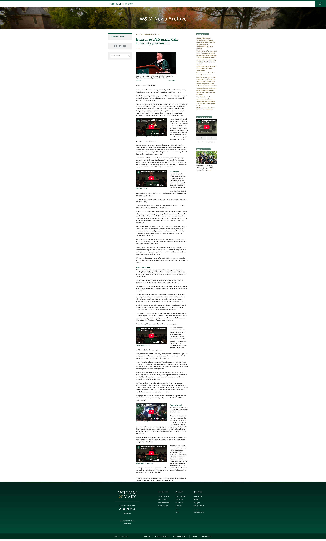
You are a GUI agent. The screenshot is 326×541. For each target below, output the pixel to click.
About (177, 509)
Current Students (163, 496)
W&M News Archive (163, 19)
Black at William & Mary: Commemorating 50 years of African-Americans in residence (205, 40)
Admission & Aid (181, 496)
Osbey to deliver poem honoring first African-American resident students (206, 62)
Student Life (179, 503)
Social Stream (127, 513)
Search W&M (197, 496)
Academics (179, 499)
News (177, 512)
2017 (159, 34)
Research (179, 506)
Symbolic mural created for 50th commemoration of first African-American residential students (206, 79)
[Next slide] (174, 62)
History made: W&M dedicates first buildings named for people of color (205, 103)
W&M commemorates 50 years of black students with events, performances (206, 68)
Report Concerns (198, 512)
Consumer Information (161, 536)
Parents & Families (163, 503)
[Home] (121, 4)
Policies (194, 536)
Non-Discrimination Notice (179, 536)
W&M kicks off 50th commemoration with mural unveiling (204, 46)
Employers (196, 503)
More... (210, 171)
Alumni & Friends (163, 506)
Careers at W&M (198, 506)
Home (137, 34)
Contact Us (127, 524)
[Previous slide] (137, 62)
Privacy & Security (207, 536)
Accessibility (146, 536)
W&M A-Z (196, 499)
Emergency (197, 509)
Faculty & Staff (162, 499)
